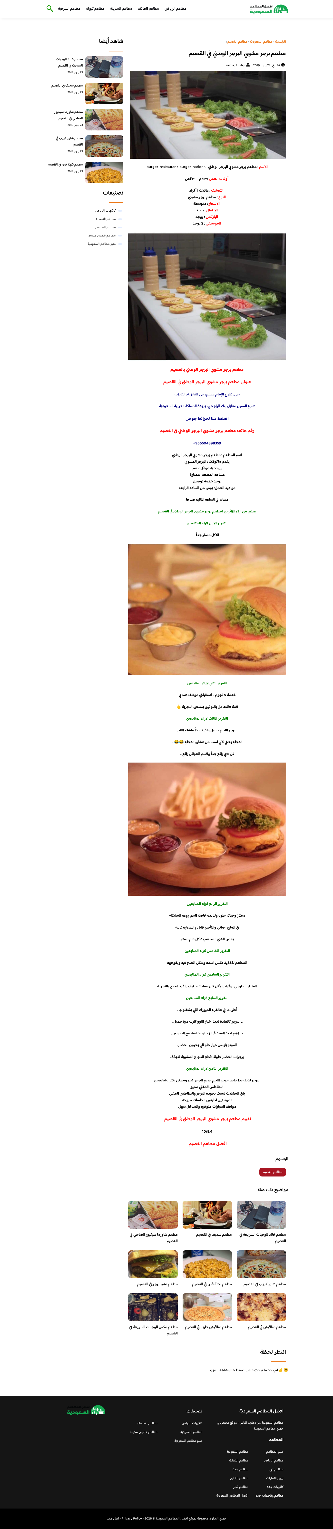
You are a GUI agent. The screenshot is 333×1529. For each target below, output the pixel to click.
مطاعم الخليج (239, 1478)
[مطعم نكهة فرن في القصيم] (104, 172)
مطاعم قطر (240, 1487)
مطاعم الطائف (148, 9)
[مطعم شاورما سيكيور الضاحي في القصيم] (104, 119)
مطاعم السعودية (105, 227)
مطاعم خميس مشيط (102, 236)
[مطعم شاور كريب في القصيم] (104, 146)
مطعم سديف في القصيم (214, 1235)
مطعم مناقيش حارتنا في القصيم (208, 1327)
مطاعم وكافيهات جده (269, 1496)
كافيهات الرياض (105, 211)
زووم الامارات (275, 1478)
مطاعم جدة (240, 1469)
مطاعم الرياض (175, 9)
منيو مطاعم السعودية (102, 244)
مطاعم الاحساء (106, 219)
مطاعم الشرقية (69, 9)
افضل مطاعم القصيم (207, 1144)
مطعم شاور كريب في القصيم (265, 1284)
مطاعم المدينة (121, 9)
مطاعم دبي (276, 1469)
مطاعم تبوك (95, 9)
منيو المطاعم (275, 1452)
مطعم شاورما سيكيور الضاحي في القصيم (154, 1238)
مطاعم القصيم (273, 1172)
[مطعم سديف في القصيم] (104, 93)
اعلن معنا (113, 1519)
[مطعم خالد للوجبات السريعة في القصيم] (104, 67)
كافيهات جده (275, 1487)
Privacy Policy (132, 1519)
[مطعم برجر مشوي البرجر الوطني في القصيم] (207, 115)
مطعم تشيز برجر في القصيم (157, 1284)
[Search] (49, 9)
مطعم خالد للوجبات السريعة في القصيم (262, 1238)
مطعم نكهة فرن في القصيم (212, 1284)
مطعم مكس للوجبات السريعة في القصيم (153, 1330)
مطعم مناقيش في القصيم (267, 1327)
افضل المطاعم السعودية (232, 1496)
